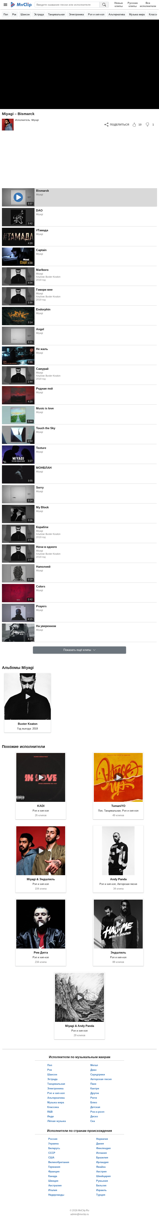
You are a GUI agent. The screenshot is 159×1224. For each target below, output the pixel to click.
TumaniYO (118, 805)
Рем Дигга (41, 952)
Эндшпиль (118, 952)
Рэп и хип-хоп (96, 14)
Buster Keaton (27, 723)
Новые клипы (118, 5)
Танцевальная (56, 14)
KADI (40, 805)
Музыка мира (137, 14)
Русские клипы (133, 5)
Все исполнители (148, 5)
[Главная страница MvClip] (21, 4)
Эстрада (39, 14)
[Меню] (5, 4)
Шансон (25, 14)
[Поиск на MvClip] (104, 5)
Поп (5, 14)
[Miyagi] (8, 124)
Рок (14, 14)
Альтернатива (117, 14)
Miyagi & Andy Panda (79, 1025)
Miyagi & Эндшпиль (41, 879)
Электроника (76, 14)
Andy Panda (118, 879)
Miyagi (35, 120)
